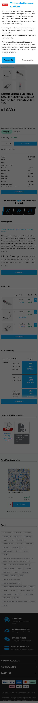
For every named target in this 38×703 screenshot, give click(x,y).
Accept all (8, 60)
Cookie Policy (9, 38)
